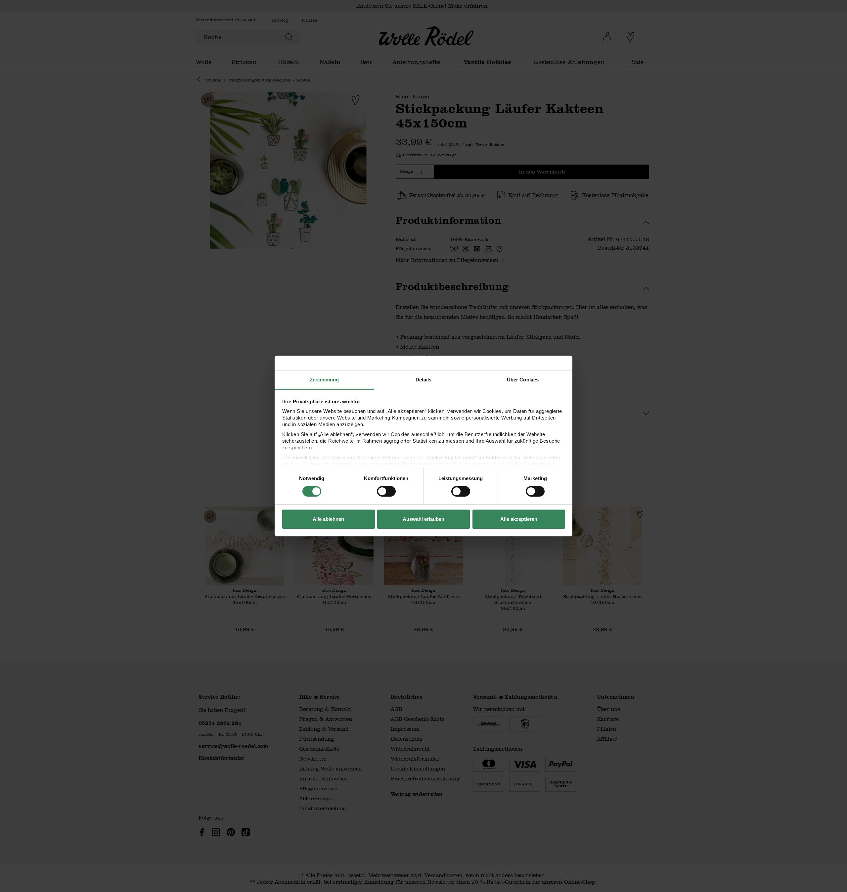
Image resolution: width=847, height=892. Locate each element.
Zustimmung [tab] (324, 379)
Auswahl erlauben (423, 519)
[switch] (386, 491)
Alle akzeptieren (518, 519)
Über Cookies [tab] (523, 379)
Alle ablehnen (328, 519)
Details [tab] (424, 379)
